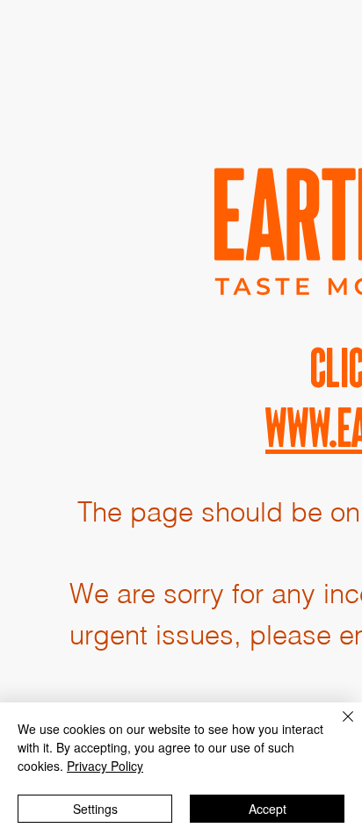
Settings (95, 808)
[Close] (337, 727)
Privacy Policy (105, 765)
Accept (267, 808)
